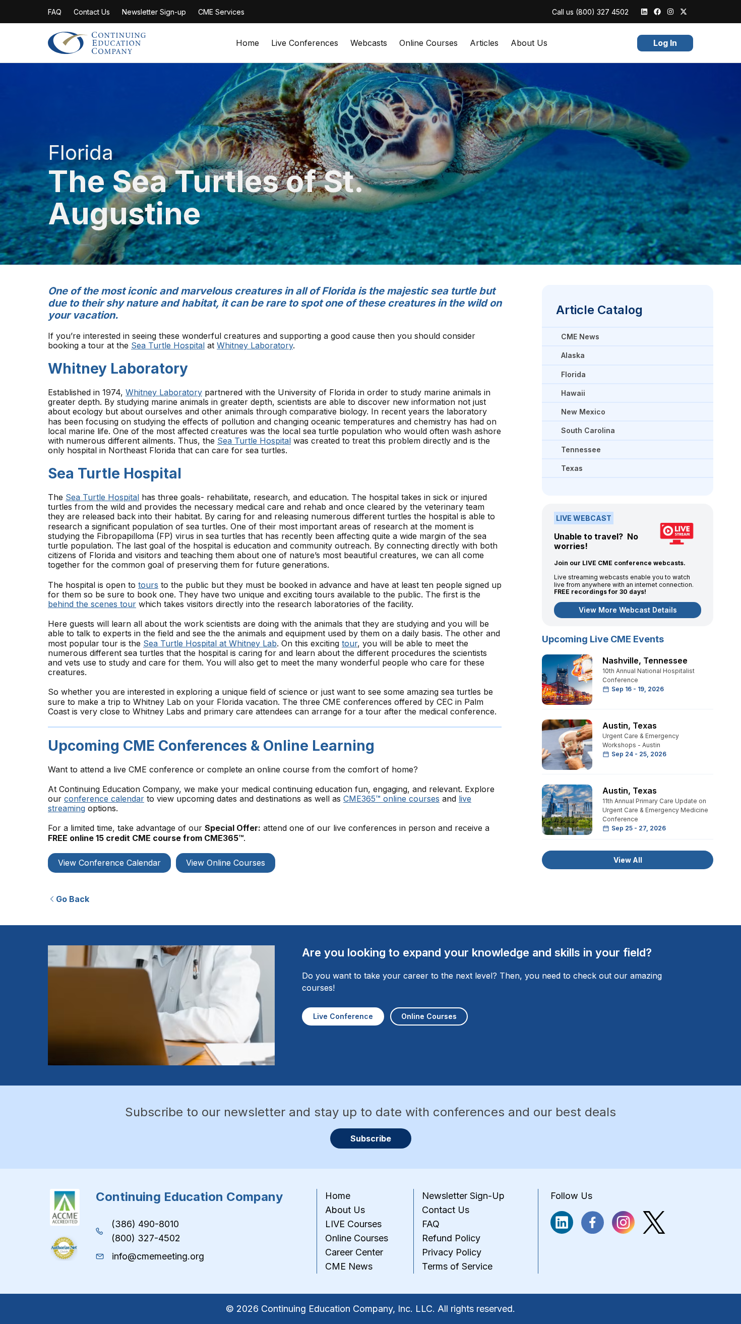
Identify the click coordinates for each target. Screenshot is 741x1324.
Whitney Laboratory (255, 345)
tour (349, 643)
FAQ (54, 12)
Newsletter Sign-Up (463, 1195)
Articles (484, 43)
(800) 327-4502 (145, 1238)
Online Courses (428, 43)
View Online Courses (225, 863)
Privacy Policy (451, 1252)
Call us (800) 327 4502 (590, 12)
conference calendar (104, 799)
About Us (529, 43)
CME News (349, 1266)
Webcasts (368, 43)
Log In (665, 43)
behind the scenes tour (92, 604)
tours (148, 585)
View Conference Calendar (109, 863)
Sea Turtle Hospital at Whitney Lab (210, 643)
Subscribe (370, 1138)
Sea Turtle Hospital (168, 345)
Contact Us (92, 12)
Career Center (354, 1252)
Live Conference (343, 1016)
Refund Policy (451, 1238)
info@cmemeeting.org (158, 1256)
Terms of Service (457, 1266)
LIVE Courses (353, 1224)
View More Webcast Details (628, 610)
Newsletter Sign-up (154, 12)
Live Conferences (304, 43)
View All (627, 860)
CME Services (221, 12)
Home (247, 43)
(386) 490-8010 (145, 1224)
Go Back (72, 899)
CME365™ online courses (391, 799)
